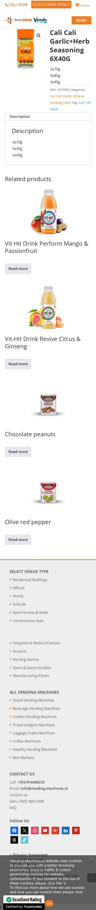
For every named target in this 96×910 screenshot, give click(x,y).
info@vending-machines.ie (44, 788)
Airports (20, 651)
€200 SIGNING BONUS (51, 4)
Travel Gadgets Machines (34, 724)
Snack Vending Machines (33, 700)
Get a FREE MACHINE (27, 801)
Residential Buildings (30, 579)
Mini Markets (23, 757)
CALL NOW (18, 4)
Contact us (19, 794)
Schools (19, 604)
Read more (18, 268)
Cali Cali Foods (60, 96)
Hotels (18, 596)
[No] (90, 858)
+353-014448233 (31, 782)
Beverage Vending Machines (36, 708)
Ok (49, 903)
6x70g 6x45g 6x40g (55, 75)
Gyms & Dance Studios (32, 667)
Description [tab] (20, 116)
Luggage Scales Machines (34, 732)
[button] (39, 36)
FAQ (13, 807)
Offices (18, 588)
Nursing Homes (26, 659)
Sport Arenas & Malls (30, 612)
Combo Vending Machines (35, 716)
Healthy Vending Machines (35, 749)
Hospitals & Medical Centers (36, 643)
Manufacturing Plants (31, 675)
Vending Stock (60, 102)
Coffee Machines (27, 741)
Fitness (78, 96)
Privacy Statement (30, 854)
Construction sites (28, 620)
